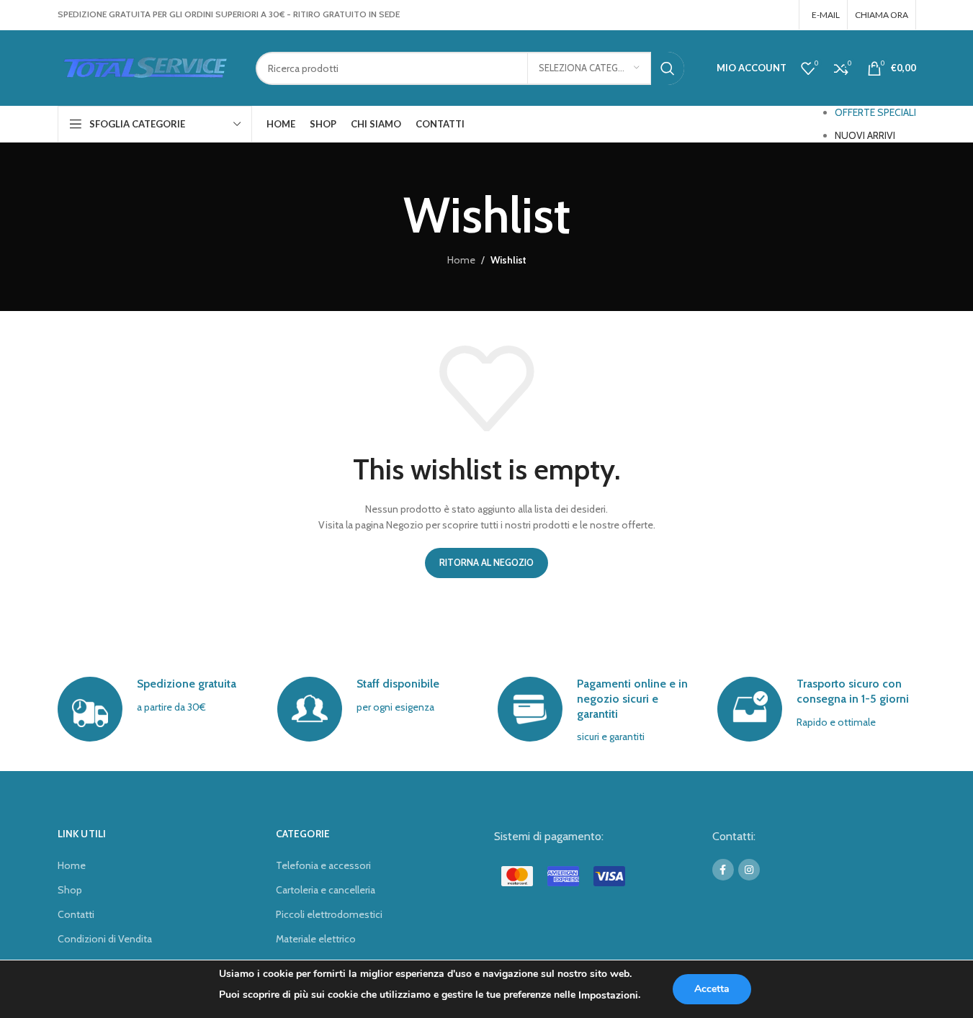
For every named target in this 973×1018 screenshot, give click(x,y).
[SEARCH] (667, 68)
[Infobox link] (157, 709)
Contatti (76, 914)
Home (461, 259)
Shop (70, 889)
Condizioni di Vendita (105, 938)
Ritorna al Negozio (486, 562)
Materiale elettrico (316, 938)
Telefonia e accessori (323, 865)
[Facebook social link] (762, 15)
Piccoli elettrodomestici (329, 914)
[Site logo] (146, 66)
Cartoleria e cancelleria (325, 889)
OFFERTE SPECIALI (875, 112)
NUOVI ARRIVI (865, 135)
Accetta (712, 989)
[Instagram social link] (781, 15)
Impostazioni (608, 995)
